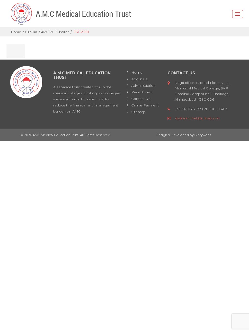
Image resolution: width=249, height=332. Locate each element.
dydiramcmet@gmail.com (197, 118)
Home (136, 72)
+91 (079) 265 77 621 (191, 109)
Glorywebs (202, 135)
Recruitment (142, 92)
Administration (143, 85)
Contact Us (140, 98)
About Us (139, 79)
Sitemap (138, 112)
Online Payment (145, 105)
